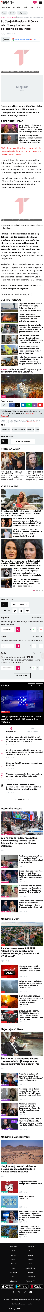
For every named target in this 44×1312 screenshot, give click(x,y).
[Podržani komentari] (21, 610)
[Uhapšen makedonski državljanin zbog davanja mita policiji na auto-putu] (9, 971)
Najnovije (11, 808)
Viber (38, 413)
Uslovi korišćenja (31, 421)
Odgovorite (7, 629)
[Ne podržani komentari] (27, 610)
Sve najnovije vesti (22, 799)
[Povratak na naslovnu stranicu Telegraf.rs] (7, 2)
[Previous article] (1, 656)
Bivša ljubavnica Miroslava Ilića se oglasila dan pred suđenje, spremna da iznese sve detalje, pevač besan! (21, 151)
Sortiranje (5, 610)
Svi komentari (22, 675)
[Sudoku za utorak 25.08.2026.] (9, 1202)
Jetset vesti (11, 17)
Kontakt (29, 1304)
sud (37, 429)
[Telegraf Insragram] (25, 1292)
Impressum (23, 1299)
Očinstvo (30, 429)
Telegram (4, 416)
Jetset (3, 17)
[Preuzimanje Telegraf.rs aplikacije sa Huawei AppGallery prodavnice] (36, 1287)
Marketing (14, 1299)
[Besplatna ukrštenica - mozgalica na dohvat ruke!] (9, 1187)
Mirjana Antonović (18, 429)
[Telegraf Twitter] (19, 1292)
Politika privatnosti (18, 1304)
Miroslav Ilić (5, 429)
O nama (7, 1299)
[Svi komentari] (14, 610)
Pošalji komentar (23, 441)
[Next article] (42, 656)
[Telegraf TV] (31, 1292)
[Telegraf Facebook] (13, 1292)
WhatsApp (30, 413)
